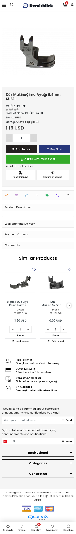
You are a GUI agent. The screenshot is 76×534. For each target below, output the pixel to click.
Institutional (38, 453)
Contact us (38, 474)
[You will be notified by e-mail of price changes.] (48, 195)
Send (69, 420)
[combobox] (6, 441)
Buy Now (56, 149)
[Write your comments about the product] (28, 195)
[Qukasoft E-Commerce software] (38, 517)
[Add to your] (38, 195)
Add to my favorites (21, 166)
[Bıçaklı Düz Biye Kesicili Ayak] (20, 282)
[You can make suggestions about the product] (69, 195)
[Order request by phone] (58, 195)
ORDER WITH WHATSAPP (40, 159)
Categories (38, 463)
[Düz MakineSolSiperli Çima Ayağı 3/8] (55, 282)
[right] (69, 305)
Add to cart (23, 149)
